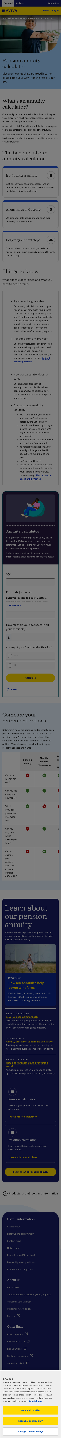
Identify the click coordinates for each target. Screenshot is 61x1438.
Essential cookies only (30, 1421)
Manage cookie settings (30, 1431)
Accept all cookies (30, 1410)
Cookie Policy (35, 1401)
